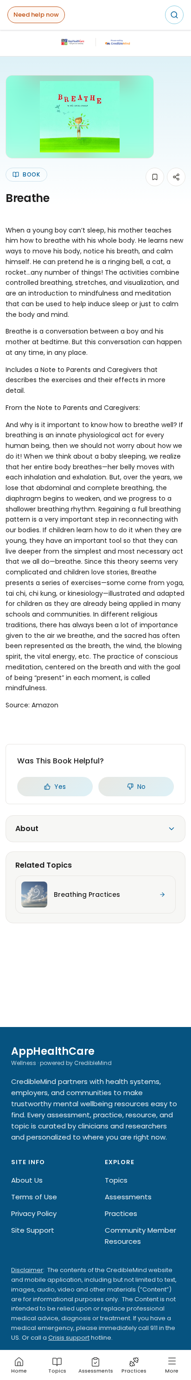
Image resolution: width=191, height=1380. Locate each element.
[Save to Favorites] (155, 177)
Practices (121, 1213)
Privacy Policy (34, 1213)
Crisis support (68, 1337)
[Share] (176, 177)
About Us (27, 1180)
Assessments (128, 1197)
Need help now (36, 14)
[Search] (174, 15)
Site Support (32, 1230)
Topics (116, 1180)
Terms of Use (34, 1197)
